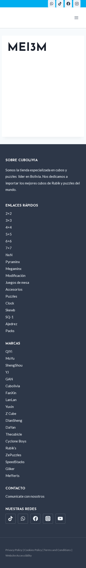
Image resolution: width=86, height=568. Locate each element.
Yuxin (10, 406)
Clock (10, 303)
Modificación (15, 275)
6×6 (9, 241)
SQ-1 (10, 317)
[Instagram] (76, 3)
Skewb (10, 310)
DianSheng (14, 420)
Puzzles (11, 296)
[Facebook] (68, 3)
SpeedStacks (15, 462)
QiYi (9, 351)
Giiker (10, 469)
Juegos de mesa (17, 282)
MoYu (10, 358)
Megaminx (14, 269)
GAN (9, 379)
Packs (10, 331)
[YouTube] (60, 519)
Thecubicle (14, 434)
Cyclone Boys (16, 441)
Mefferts (12, 475)
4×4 (9, 227)
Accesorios (14, 289)
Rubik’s (11, 448)
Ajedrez (11, 324)
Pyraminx (13, 262)
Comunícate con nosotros (25, 496)
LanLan (11, 400)
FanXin (11, 393)
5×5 (9, 234)
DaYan (11, 427)
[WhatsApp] (51, 3)
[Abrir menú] (76, 17)
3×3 (9, 220)
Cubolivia (13, 386)
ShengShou (14, 365)
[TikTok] (60, 3)
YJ (7, 372)
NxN (9, 255)
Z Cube (11, 413)
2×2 (9, 213)
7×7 (9, 248)
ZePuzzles (13, 455)
